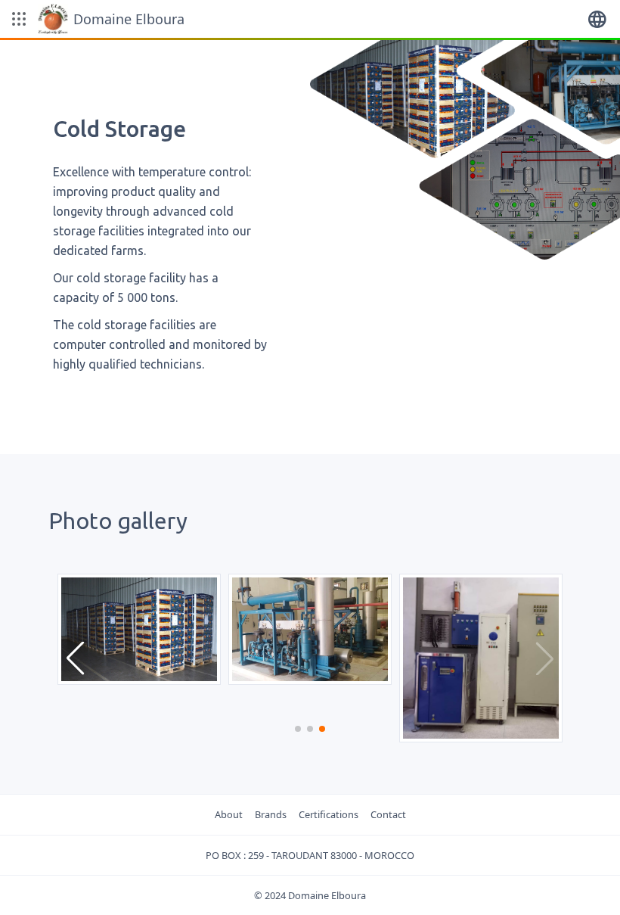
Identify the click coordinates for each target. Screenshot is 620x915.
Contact (388, 814)
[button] (19, 19)
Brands (271, 814)
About (229, 814)
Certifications (328, 814)
